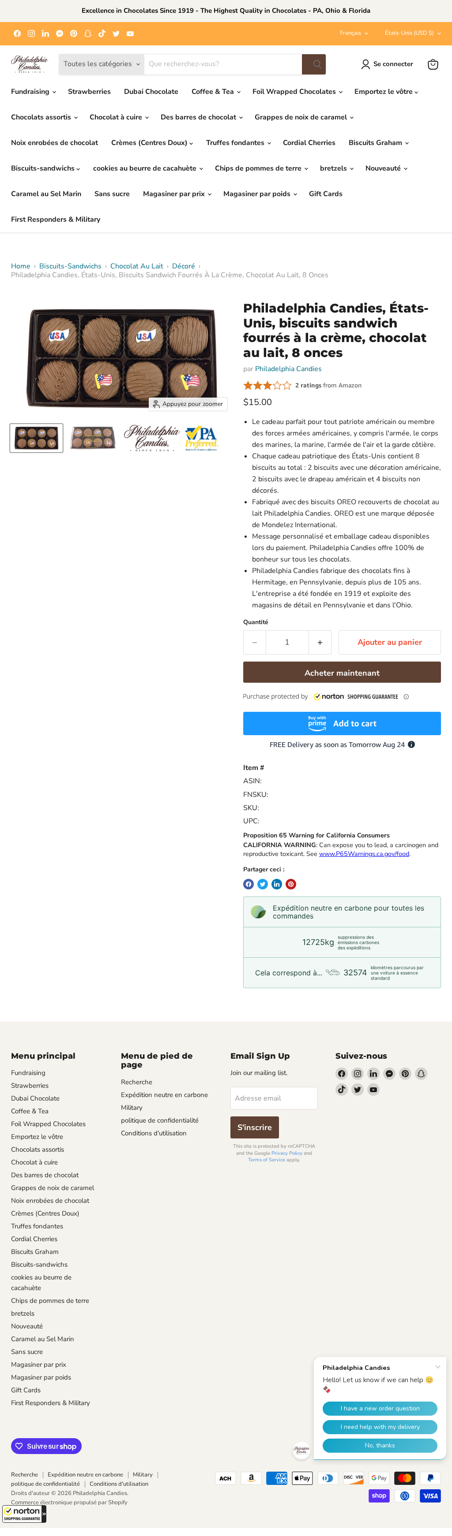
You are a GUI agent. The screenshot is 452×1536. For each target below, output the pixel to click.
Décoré (183, 266)
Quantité (255, 622)
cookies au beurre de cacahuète (145, 168)
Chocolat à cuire (117, 117)
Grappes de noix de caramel (302, 117)
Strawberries (89, 92)
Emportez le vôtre (384, 92)
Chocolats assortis (42, 117)
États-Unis (409, 33)
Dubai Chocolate (151, 92)
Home (20, 266)
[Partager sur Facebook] (248, 884)
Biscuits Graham (376, 143)
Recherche (136, 1082)
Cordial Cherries (309, 143)
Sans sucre (112, 194)
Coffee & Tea (214, 92)
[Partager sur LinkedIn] (276, 884)
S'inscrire (254, 1127)
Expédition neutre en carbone (164, 1094)
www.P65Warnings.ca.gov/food (364, 853)
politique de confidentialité (160, 1120)
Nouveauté (384, 168)
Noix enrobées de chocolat (54, 143)
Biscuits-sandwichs (43, 168)
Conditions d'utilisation (154, 1133)
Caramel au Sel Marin (46, 194)
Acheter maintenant (342, 673)
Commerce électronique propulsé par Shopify (69, 1502)
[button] (24, 1514)
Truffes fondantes (236, 143)
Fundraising (31, 92)
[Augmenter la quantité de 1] (320, 642)
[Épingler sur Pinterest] (291, 884)
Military (132, 1107)
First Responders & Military (55, 219)
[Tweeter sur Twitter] (262, 884)
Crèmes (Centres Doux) (150, 143)
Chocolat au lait (136, 266)
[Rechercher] (314, 64)
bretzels (334, 168)
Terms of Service (266, 1160)
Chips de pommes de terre (259, 168)
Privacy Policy (286, 1153)
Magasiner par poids (257, 194)
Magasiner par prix (175, 194)
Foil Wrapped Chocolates (295, 92)
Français (350, 33)
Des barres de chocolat (199, 117)
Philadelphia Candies (288, 369)
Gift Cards (326, 194)
